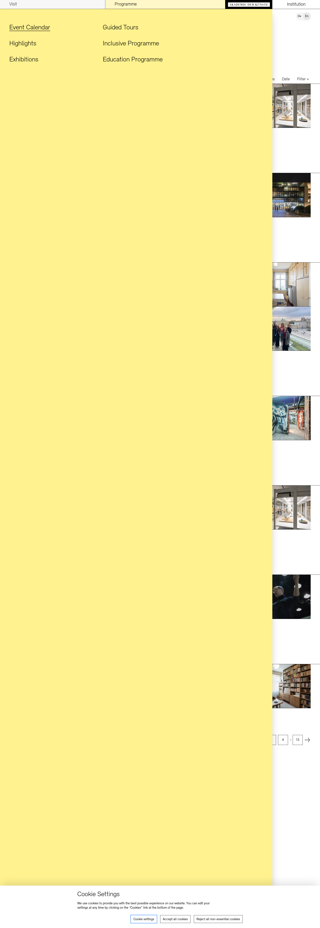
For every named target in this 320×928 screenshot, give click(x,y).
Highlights (22, 43)
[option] (283, 740)
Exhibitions (23, 59)
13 (297, 740)
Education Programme (133, 59)
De (299, 16)
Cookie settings (144, 919)
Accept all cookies (175, 919)
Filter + (303, 79)
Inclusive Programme (131, 43)
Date (286, 79)
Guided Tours (120, 27)
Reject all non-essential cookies (218, 919)
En (306, 16)
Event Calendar (29, 27)
